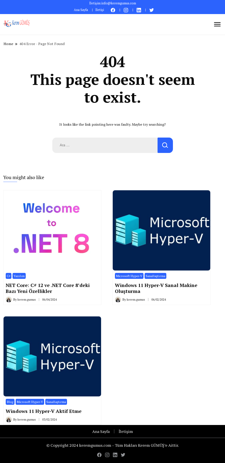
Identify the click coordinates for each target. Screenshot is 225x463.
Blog (10, 402)
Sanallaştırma (155, 276)
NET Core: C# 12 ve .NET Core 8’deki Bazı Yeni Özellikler (48, 288)
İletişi (99, 10)
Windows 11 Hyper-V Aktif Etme (44, 411)
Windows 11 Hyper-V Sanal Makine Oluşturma (156, 288)
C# (8, 276)
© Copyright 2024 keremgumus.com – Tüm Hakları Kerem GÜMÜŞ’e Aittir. (112, 445)
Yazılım (19, 276)
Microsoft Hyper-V (129, 276)
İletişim (126, 431)
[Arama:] (105, 145)
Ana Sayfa (81, 10)
